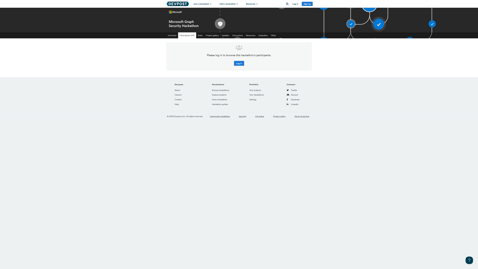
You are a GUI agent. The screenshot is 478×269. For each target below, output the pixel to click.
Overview (172, 35)
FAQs (273, 35)
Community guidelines (220, 116)
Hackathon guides (220, 104)
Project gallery (212, 35)
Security (242, 116)
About (177, 90)
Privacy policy (279, 116)
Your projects (255, 90)
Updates (225, 35)
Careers (178, 95)
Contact (178, 99)
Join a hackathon (201, 4)
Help (177, 104)
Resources (251, 4)
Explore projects (219, 95)
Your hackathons (256, 95)
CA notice (259, 116)
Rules (200, 35)
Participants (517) (187, 35)
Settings (252, 99)
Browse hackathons (220, 90)
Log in (295, 4)
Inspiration (263, 35)
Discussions (237, 35)
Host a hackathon (228, 4)
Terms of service (302, 116)
